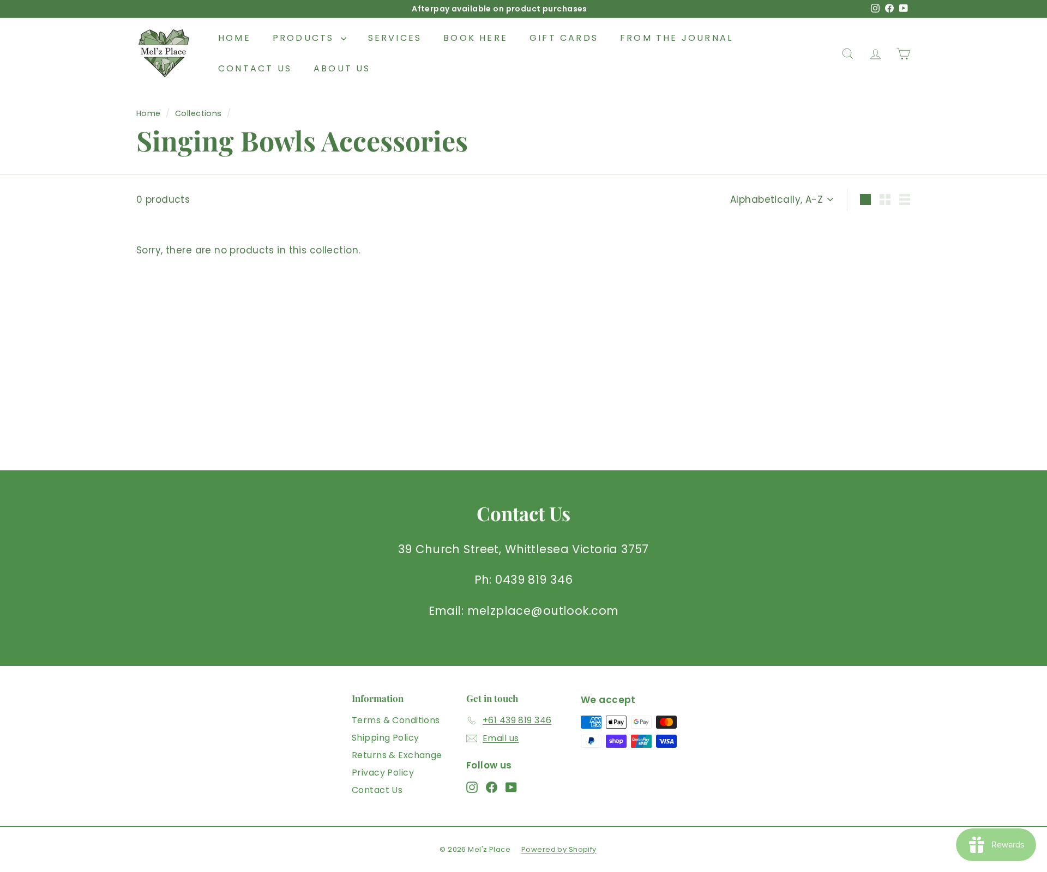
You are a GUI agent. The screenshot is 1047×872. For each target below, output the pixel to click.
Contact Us (255, 68)
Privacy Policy (383, 772)
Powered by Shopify (559, 849)
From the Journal (676, 38)
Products (305, 38)
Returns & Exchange (397, 755)
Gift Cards (563, 38)
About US (342, 68)
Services (395, 38)
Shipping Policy (385, 737)
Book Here (475, 38)
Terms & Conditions (396, 720)
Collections (198, 113)
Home (234, 38)
